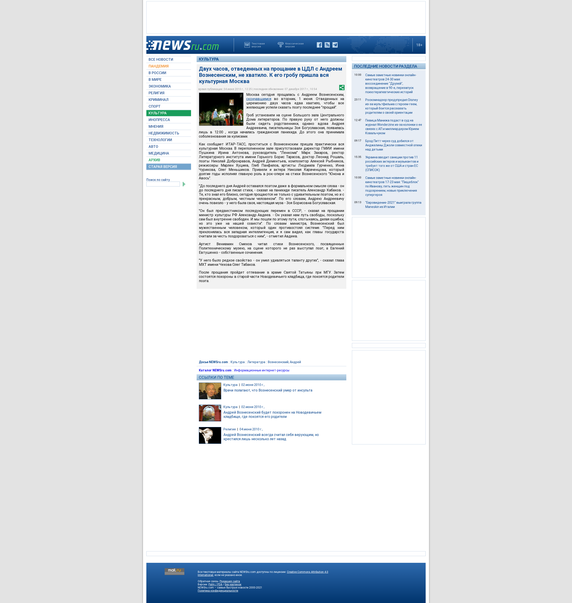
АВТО (153, 146)
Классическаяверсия (294, 45)
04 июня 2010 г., (251, 429)
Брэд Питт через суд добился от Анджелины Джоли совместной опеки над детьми (393, 145)
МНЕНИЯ (156, 126)
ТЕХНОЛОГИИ (160, 140)
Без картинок (233, 584)
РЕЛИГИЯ (156, 93)
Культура (209, 59)
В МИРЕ (155, 79)
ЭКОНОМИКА (160, 86)
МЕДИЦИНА (159, 153)
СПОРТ (155, 106)
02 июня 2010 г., (253, 385)
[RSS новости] (327, 45)
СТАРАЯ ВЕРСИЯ (163, 167)
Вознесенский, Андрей (284, 362)
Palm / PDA (215, 584)
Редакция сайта (230, 581)
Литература (256, 362)
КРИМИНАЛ (158, 100)
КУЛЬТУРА (158, 113)
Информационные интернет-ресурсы (261, 370)
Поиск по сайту (158, 180)
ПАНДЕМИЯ (159, 66)
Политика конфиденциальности (218, 590)
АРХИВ (154, 160)
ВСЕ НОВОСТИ (161, 59)
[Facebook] (319, 45)
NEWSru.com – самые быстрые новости (223, 587)
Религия (229, 429)
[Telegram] (335, 45)
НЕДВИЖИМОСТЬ (164, 133)
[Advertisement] (286, 17)
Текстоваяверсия (258, 45)
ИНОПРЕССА (159, 120)
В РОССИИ (157, 73)
